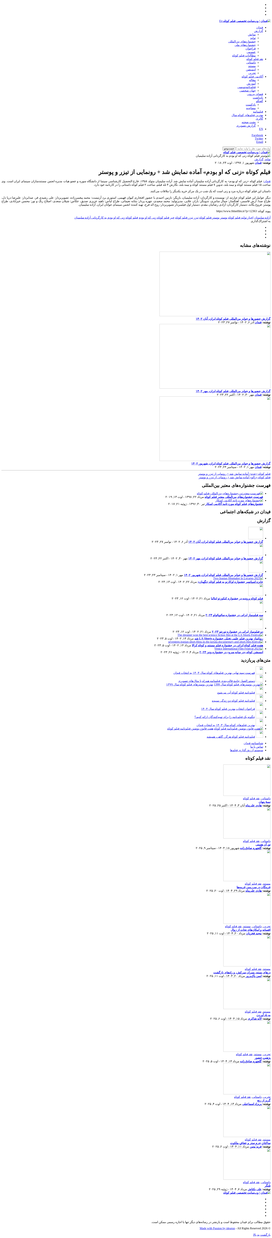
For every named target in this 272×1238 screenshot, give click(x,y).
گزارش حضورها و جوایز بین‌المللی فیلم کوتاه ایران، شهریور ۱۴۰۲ (231, 463)
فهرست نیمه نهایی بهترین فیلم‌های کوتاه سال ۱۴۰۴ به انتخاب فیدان (214, 672)
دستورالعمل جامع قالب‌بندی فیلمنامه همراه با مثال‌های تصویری (216, 681)
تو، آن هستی (263, 844)
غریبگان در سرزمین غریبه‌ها (254, 887)
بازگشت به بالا (262, 1234)
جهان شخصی (247, 90)
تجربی (252, 73)
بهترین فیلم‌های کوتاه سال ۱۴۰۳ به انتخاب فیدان (226, 725)
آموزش (251, 83)
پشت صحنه (249, 122)
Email (259, 141)
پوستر (223, 217)
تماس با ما (256, 746)
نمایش (252, 34)
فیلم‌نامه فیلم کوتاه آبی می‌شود (236, 692)
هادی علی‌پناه (254, 805)
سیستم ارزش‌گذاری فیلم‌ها (246, 750)
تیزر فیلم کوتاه (184, 217)
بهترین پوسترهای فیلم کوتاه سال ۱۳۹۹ (189, 684)
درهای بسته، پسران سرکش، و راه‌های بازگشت (242, 972)
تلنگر (268, 1185)
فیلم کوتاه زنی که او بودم (154, 217)
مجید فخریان (254, 933)
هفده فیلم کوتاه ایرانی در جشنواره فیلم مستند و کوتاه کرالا (227, 645)
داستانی (251, 62)
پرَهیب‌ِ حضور (263, 1057)
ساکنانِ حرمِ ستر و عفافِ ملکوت (250, 1143)
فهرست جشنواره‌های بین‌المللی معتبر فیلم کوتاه (234, 496)
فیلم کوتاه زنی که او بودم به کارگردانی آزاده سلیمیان (106, 217)
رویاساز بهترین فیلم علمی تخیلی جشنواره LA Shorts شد (228, 638)
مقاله (252, 80)
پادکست (251, 104)
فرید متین (256, 1146)
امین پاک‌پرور (254, 976)
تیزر (196, 217)
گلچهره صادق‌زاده (251, 848)
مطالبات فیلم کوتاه (244, 55)
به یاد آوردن (263, 1015)
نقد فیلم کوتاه (254, 59)
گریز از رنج (264, 1100)
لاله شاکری (255, 1018)
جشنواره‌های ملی (245, 45)
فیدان (259, 27)
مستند (252, 66)
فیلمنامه (258, 111)
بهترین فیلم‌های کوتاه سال (247, 115)
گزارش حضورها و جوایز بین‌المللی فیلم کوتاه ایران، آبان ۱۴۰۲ (233, 318)
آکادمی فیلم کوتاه (252, 76)
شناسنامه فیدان (253, 743)
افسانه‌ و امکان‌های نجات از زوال (251, 929)
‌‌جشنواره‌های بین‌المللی (242, 41)
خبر (172, 217)
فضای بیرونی (255, 94)
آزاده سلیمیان (262, 217)
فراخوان (251, 48)
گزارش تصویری (246, 125)
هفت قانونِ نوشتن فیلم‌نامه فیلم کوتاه (190, 728)
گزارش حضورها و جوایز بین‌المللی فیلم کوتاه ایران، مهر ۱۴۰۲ (233, 391)
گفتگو (259, 101)
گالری (259, 118)
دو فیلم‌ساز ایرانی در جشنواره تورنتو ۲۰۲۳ (237, 631)
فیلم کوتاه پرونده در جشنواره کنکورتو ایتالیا (237, 598)
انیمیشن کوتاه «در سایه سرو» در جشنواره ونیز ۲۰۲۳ (231, 652)
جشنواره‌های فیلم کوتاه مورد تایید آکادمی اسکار (234, 503)
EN (261, 129)
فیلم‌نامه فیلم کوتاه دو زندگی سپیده (233, 700)
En (221, 21)
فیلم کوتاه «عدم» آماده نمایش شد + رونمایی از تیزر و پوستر (234, 473)
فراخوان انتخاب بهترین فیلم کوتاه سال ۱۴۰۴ (228, 708)
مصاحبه (251, 108)
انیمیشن (251, 69)
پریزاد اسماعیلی (252, 1103)
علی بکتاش (255, 1189)
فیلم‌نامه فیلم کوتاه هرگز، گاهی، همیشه (231, 736)
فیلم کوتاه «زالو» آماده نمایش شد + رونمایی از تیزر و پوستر (235, 477)
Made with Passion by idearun (217, 1228)
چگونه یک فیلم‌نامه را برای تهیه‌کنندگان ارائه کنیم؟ (224, 717)
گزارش (258, 30)
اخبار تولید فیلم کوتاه (240, 217)
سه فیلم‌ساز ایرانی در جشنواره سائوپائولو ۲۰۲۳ (234, 615)
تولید (253, 38)
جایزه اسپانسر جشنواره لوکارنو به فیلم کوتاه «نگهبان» (230, 581)
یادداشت (258, 97)
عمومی (251, 52)
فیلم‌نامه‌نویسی (246, 87)
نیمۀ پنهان (265, 801)
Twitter (259, 138)
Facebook (257, 135)
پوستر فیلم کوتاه (209, 217)
